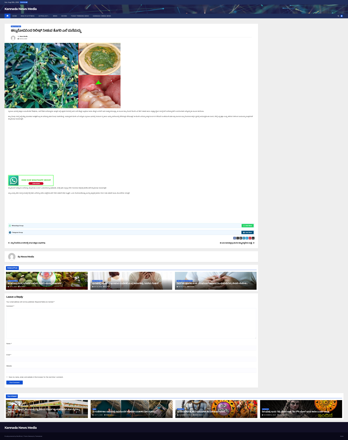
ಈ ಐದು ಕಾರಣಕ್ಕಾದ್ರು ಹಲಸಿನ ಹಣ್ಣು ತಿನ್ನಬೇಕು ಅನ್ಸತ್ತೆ (236, 243)
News (55, 16)
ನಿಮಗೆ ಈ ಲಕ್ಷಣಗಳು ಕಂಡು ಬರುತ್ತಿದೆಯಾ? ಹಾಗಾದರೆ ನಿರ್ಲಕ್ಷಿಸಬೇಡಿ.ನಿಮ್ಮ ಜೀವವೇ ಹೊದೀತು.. (212, 283)
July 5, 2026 (13, 415)
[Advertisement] (62, 135)
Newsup (30, 436)
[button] (338, 16)
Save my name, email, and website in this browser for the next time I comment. (36, 377)
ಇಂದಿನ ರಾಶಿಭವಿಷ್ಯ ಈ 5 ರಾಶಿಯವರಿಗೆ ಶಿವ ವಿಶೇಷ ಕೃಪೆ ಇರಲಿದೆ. (201, 411)
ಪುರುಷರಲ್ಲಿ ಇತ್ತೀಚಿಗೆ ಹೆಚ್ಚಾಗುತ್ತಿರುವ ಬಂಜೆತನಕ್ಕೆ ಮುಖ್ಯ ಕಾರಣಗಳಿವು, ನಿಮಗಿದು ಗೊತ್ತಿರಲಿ (125, 283)
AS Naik (22, 286)
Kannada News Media (21, 9)
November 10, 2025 (185, 415)
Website (9, 366)
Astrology (43, 16)
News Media (23, 36)
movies (64, 16)
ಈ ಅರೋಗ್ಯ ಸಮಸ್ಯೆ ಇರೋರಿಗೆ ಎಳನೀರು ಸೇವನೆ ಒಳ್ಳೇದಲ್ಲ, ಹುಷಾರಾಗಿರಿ (34, 283)
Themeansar (38, 436)
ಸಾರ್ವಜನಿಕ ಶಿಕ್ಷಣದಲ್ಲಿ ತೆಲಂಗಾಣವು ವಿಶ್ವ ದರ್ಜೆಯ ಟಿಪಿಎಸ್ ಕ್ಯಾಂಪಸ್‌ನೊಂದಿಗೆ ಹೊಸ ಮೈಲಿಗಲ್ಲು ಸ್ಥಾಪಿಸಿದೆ (44, 410)
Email (8, 355)
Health (179, 280)
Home (14, 16)
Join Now (248, 225)
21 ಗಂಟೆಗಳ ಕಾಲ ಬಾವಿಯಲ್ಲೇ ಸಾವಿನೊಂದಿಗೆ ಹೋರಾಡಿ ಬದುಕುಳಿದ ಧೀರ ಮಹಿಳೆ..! (123, 411)
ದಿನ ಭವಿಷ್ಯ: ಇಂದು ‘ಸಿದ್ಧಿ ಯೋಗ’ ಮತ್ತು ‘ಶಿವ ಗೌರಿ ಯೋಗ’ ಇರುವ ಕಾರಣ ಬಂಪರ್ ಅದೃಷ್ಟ (295, 411)
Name (9, 343)
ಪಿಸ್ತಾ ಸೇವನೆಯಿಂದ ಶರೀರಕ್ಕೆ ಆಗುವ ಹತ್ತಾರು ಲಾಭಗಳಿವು (28, 243)
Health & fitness (28, 16)
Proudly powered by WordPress (14, 436)
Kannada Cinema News (102, 16)
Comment (10, 306)
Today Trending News (80, 16)
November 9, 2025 (270, 415)
